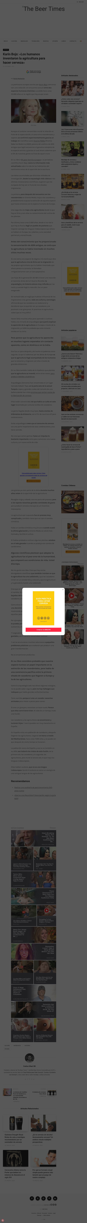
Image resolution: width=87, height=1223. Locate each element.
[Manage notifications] (2, 1220)
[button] (63, 589)
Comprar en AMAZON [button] (43, 629)
